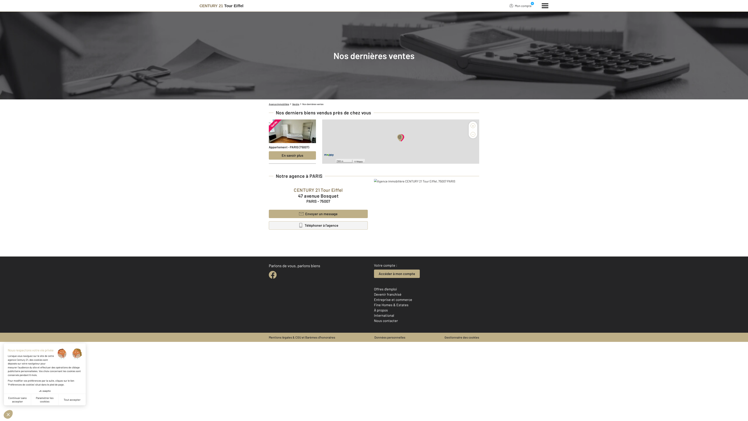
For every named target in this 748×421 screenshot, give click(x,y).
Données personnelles (389, 337)
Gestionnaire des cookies (462, 337)
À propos (381, 310)
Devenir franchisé (387, 294)
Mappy (359, 161)
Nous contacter (386, 320)
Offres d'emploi (385, 289)
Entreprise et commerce (393, 299)
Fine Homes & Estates (391, 305)
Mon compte (523, 6)
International (384, 315)
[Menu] (545, 5)
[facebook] (273, 275)
